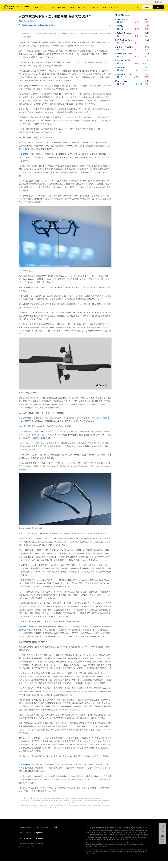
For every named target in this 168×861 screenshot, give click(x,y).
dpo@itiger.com (37, 833)
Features (61, 7)
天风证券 (24, 765)
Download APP (162, 841)
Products (50, 7)
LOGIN (147, 7)
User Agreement (25, 838)
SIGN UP (158, 7)
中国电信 (22, 421)
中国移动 (105, 418)
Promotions (93, 7)
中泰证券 (24, 154)
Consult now (162, 830)
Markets (38, 7)
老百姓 (95, 94)
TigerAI (72, 7)
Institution (113, 7)
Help (104, 7)
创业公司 (33, 676)
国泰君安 (36, 435)
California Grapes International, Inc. (33, 25)
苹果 (39, 404)
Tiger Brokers (16, 7)
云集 (24, 66)
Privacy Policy (40, 838)
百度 (85, 276)
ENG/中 (160, 2)
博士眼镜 (93, 592)
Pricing (81, 7)
